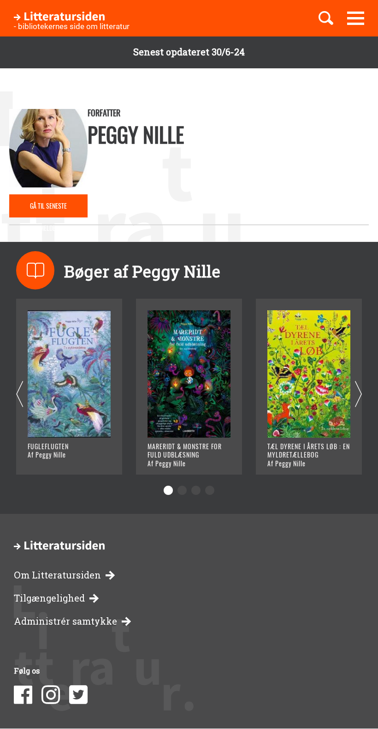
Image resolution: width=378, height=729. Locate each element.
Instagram (50, 695)
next (358, 394)
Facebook (23, 695)
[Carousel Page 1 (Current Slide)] (168, 490)
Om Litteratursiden (57, 575)
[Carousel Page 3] (196, 490)
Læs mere (58, 456)
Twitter (78, 695)
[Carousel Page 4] (209, 490)
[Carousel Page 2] (182, 490)
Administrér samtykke (65, 621)
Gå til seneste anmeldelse (48, 209)
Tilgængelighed (49, 598)
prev (19, 394)
